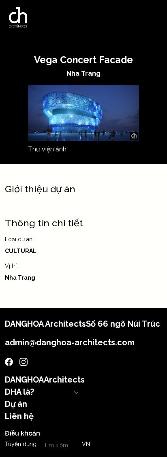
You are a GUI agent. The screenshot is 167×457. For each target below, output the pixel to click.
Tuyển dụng (20, 444)
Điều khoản (22, 433)
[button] (86, 444)
